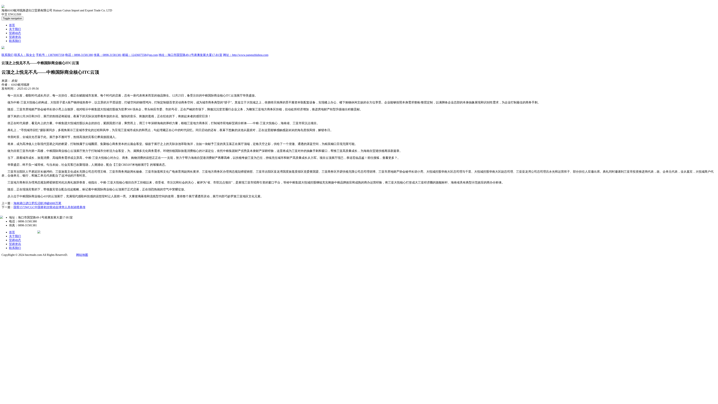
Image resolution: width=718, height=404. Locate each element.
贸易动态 (15, 33)
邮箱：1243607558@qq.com (140, 54)
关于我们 (15, 29)
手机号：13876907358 (50, 54)
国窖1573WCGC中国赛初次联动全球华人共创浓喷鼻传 (49, 207)
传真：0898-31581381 (108, 54)
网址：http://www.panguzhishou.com (245, 54)
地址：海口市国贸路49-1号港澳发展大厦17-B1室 (190, 54)
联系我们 (15, 40)
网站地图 (82, 254)
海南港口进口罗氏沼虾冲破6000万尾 (37, 203)
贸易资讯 (15, 37)
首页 (12, 25)
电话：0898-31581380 (79, 54)
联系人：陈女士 (24, 54)
